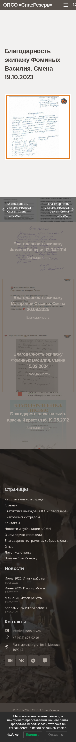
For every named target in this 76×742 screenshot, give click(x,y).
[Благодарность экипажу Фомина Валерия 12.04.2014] (38, 250)
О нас (9, 546)
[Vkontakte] (21, 660)
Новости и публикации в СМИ (28, 529)
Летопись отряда (18, 552)
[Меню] (66, 5)
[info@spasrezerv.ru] (8, 630)
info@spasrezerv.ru (26, 631)
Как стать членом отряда (24, 499)
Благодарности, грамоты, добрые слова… (36, 540)
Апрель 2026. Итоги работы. (26, 608)
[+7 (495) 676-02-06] (8, 637)
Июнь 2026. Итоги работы (25, 588)
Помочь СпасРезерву (21, 558)
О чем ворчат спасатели (23, 535)
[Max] (44, 660)
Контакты (12, 523)
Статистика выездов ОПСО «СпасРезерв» (36, 511)
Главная (11, 505)
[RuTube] (10, 660)
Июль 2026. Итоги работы (25, 578)
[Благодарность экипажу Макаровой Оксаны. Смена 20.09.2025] (38, 307)
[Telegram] (33, 660)
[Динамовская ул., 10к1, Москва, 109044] (8, 647)
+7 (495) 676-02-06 (26, 638)
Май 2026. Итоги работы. (24, 598)
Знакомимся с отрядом (22, 517)
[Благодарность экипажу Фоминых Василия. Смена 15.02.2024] (38, 363)
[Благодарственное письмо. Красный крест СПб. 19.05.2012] (38, 420)
